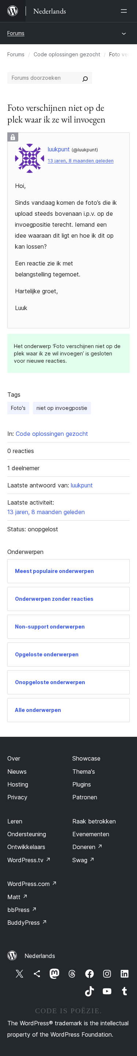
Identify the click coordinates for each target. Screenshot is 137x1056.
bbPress (22, 909)
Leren (14, 821)
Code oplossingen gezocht (67, 54)
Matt (17, 897)
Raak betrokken (94, 821)
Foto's (18, 408)
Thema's (83, 771)
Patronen (84, 797)
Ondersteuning (26, 834)
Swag (83, 860)
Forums (15, 33)
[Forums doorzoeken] (85, 78)
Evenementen (90, 834)
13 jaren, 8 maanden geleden (81, 160)
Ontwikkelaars (26, 847)
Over (13, 758)
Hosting (17, 784)
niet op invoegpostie (62, 408)
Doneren (87, 847)
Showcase (86, 758)
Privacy (17, 797)
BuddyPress (27, 922)
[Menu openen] (125, 11)
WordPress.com (32, 883)
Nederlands (39, 955)
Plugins (81, 784)
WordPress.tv (29, 860)
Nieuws (17, 771)
